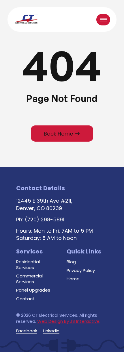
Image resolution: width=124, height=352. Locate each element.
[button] (103, 20)
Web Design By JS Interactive (68, 321)
